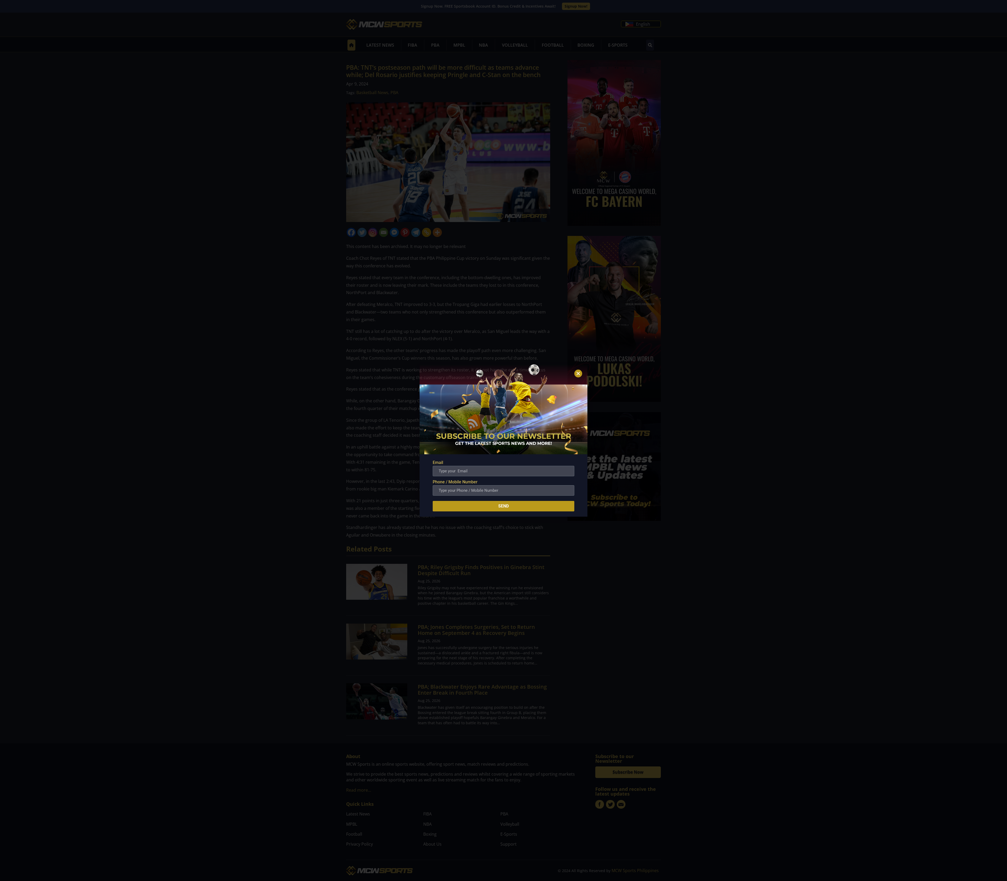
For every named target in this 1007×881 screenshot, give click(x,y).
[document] (503, 440)
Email (438, 462)
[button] (578, 373)
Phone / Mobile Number (455, 481)
